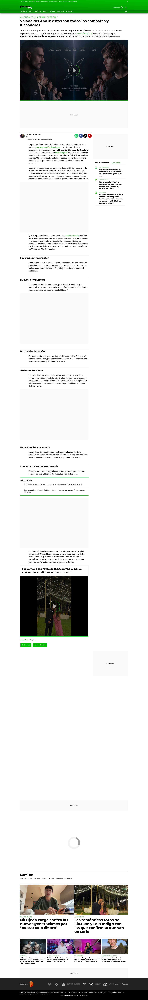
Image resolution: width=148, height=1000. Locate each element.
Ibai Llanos (26, 645)
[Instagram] (27, 137)
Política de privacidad (74, 992)
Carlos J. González (33, 135)
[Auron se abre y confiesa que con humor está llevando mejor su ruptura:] (87, 946)
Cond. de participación (100, 992)
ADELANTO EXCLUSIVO (109, 956)
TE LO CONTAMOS (26, 917)
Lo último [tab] (116, 163)
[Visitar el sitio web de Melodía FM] (105, 984)
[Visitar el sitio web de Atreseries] (84, 984)
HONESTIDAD (78, 956)
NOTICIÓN (102, 192)
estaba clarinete (72, 236)
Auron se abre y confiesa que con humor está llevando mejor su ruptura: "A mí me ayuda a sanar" (86, 959)
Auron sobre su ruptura (55, 1)
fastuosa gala (61, 152)
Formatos (69, 11)
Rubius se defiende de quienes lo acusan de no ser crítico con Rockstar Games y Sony (59, 959)
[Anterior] (21, 1)
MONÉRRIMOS (103, 167)
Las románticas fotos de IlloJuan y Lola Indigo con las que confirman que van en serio (52, 571)
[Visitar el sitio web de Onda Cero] (91, 984)
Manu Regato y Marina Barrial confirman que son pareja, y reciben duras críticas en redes (110, 185)
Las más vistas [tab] (102, 163)
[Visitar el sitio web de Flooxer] (125, 984)
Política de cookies (87, 992)
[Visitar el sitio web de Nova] (70, 984)
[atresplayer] (117, 8)
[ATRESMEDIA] (27, 984)
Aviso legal (63, 992)
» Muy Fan (32, 640)
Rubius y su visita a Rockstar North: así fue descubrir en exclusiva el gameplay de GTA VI (114, 959)
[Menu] (126, 11)
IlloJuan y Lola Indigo (29, 1)
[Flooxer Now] (33, 7)
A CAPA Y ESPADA (53, 956)
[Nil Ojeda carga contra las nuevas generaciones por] (47, 900)
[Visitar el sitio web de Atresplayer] (115, 984)
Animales (60, 11)
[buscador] (126, 8)
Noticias (38, 11)
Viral (31, 11)
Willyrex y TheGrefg (42, 1)
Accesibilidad (83, 995)
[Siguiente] (127, 1)
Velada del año (39, 645)
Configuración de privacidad (116, 992)
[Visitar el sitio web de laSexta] (56, 984)
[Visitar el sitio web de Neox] (63, 984)
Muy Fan (24, 11)
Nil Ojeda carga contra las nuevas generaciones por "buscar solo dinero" (53, 484)
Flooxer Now (24, 640)
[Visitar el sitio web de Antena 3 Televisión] (49, 984)
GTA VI (65, 1)
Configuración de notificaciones (69, 995)
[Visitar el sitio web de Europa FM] (98, 984)
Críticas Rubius (72, 1)
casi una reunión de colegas (48, 147)
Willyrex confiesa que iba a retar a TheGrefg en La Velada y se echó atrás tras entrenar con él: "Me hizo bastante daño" (111, 199)
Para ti (45, 11)
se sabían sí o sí (84, 33)
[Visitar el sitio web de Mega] (77, 984)
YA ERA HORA (104, 180)
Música (52, 11)
